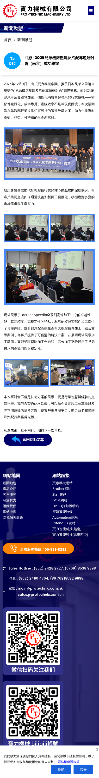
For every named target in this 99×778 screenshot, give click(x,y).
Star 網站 (59, 494)
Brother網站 (61, 488)
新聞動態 (24, 40)
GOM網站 (59, 500)
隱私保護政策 (13, 517)
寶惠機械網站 (62, 483)
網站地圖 (9, 511)
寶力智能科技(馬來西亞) (70, 534)
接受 (83, 769)
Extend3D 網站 (63, 523)
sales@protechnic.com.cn (41, 594)
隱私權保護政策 (69, 762)
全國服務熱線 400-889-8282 (43, 549)
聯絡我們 (9, 506)
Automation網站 (65, 517)
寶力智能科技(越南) (66, 528)
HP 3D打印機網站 (65, 506)
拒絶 (61, 769)
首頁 (8, 40)
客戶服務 (9, 494)
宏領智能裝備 (62, 511)
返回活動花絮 (33, 439)
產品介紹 (9, 488)
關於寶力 (9, 500)
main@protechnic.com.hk (40, 588)
